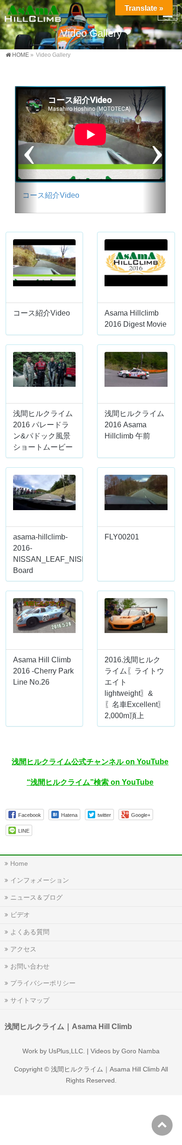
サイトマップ (29, 1000)
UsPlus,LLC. (67, 1051)
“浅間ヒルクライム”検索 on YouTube (90, 782)
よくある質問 (29, 932)
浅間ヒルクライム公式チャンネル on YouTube (90, 762)
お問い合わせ (29, 966)
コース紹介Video (50, 195)
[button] (26, 149)
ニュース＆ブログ (36, 897)
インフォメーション (39, 880)
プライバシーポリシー (43, 983)
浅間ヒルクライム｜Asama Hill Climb (105, 1069)
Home (19, 863)
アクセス (23, 949)
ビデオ (20, 914)
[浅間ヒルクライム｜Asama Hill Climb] (33, 12)
